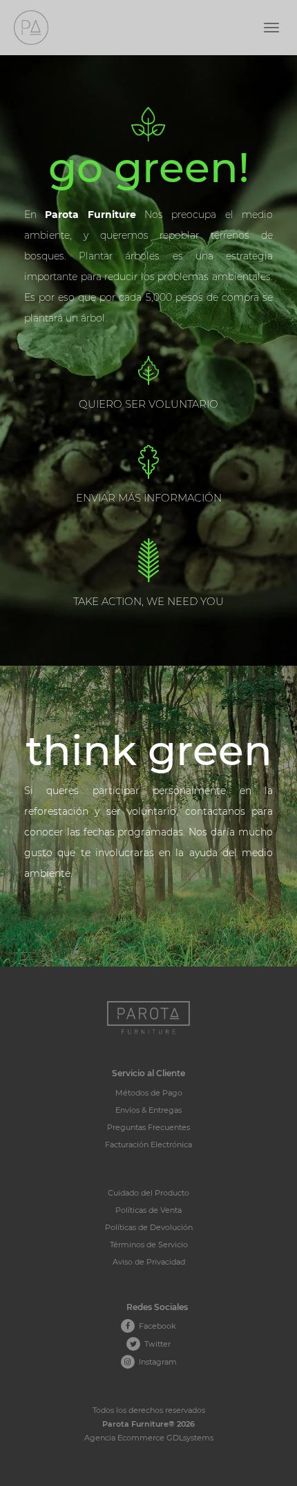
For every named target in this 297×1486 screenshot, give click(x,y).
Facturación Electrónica (148, 1144)
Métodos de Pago (148, 1093)
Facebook (155, 1326)
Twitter (155, 1344)
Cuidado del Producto (148, 1193)
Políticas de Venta (148, 1210)
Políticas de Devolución (149, 1227)
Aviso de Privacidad (149, 1262)
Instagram (156, 1362)
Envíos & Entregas (148, 1110)
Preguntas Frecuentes (148, 1127)
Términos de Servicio (149, 1244)
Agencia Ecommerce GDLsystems (148, 1438)
